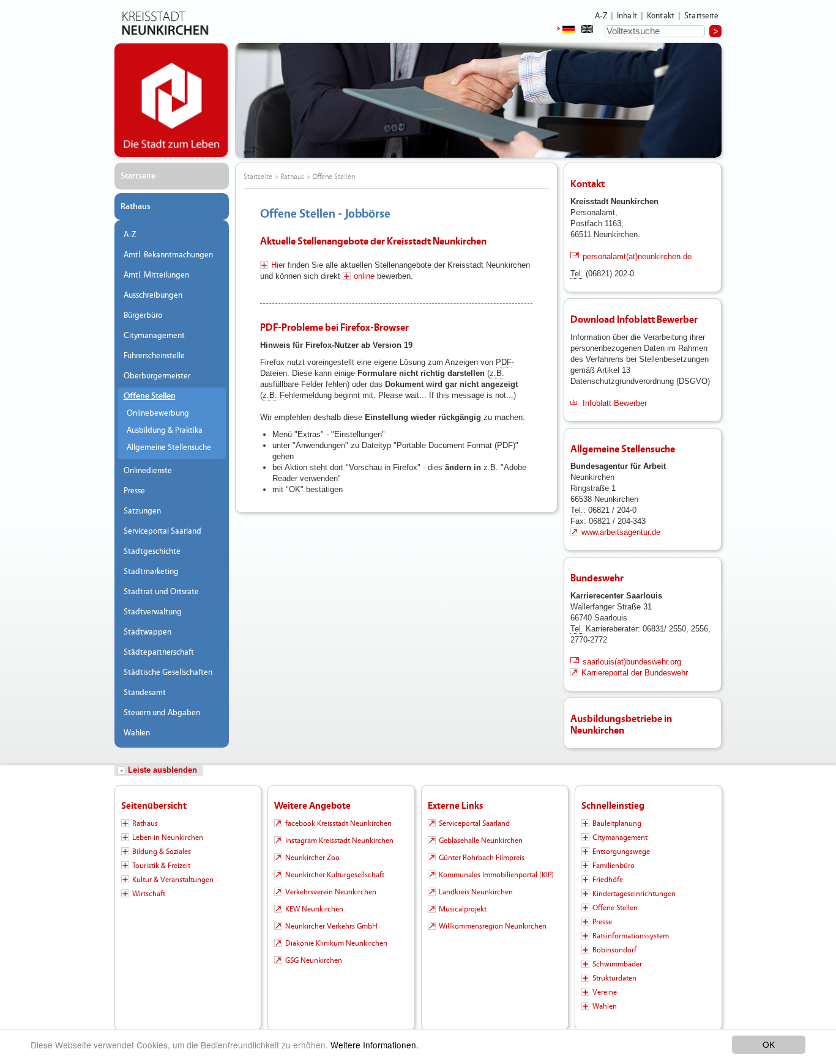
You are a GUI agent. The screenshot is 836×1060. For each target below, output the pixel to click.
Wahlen (137, 733)
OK (769, 1044)
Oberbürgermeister (157, 376)
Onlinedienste (148, 471)
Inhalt (627, 16)
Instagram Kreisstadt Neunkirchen (339, 840)
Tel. (576, 273)
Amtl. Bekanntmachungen (168, 255)
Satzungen (142, 511)
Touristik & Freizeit (161, 865)
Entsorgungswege (621, 851)
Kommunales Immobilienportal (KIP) (496, 874)
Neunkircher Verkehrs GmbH (331, 926)
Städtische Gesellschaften (168, 672)
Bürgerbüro (143, 315)
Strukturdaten (614, 978)
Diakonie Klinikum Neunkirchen (336, 943)
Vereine (604, 992)
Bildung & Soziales (161, 851)
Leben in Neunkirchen (167, 837)
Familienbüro (613, 865)
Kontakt (660, 16)
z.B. (497, 373)
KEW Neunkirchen (314, 909)
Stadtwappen (147, 632)
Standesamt (145, 692)
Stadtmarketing (151, 571)
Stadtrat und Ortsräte (161, 592)
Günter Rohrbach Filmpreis (481, 857)
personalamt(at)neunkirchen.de (637, 256)
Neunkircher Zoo (312, 857)
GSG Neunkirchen (313, 960)
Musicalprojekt (463, 909)
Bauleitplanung (616, 823)
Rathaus (136, 207)
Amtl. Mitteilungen (156, 275)
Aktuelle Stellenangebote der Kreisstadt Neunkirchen (373, 241)
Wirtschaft (148, 893)
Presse (134, 491)
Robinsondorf (614, 950)
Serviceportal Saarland (162, 531)
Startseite (701, 16)
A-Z (601, 16)
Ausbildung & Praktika (165, 430)
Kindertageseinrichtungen (634, 893)
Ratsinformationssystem (630, 936)
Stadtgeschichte (152, 551)
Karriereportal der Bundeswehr (634, 672)
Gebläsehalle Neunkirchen (481, 840)
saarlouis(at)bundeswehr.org (632, 661)
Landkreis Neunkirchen (476, 892)
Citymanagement (154, 335)
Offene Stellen (150, 396)
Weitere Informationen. (374, 1045)
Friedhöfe (607, 879)
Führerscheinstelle (154, 356)
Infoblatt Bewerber (615, 403)
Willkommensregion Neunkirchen (493, 926)
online (364, 276)
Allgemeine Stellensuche (169, 447)
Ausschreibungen (153, 295)
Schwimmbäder (617, 964)
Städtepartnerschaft (159, 652)
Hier (278, 265)
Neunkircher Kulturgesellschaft (334, 874)
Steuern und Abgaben (162, 713)
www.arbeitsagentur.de (620, 532)
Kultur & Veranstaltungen (173, 879)
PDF (504, 362)
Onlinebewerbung (158, 413)
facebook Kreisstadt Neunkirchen (338, 823)
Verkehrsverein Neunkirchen (330, 892)
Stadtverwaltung (153, 612)
